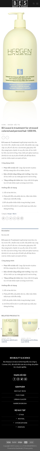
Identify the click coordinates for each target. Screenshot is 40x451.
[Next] (39, 333)
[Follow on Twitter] (22, 379)
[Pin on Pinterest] (18, 218)
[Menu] (37, 3)
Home (4, 125)
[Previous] (1, 333)
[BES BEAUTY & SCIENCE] (20, 3)
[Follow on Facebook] (14, 379)
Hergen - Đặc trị (14, 125)
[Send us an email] (25, 379)
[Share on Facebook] (7, 218)
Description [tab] (5, 230)
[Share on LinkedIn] (22, 218)
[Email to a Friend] (14, 218)
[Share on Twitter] (11, 218)
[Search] (33, 4)
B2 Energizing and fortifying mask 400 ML (29, 341)
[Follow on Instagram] (18, 379)
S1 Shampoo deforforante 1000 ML (9, 341)
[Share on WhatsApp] (3, 218)
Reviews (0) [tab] (5, 235)
